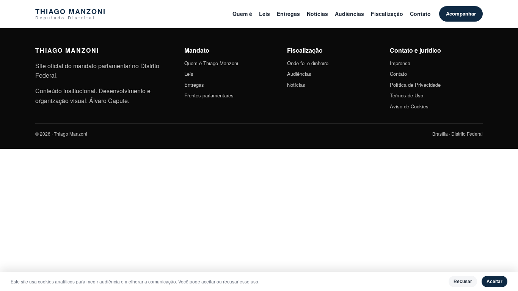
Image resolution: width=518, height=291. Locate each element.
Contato (420, 13)
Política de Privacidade (415, 84)
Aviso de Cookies (409, 106)
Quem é (242, 13)
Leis (264, 13)
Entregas (288, 13)
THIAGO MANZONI (70, 14)
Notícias (317, 13)
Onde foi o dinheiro (307, 63)
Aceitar (494, 281)
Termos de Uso (406, 95)
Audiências (349, 13)
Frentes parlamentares (209, 95)
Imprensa (400, 63)
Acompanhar (461, 13)
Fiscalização (387, 13)
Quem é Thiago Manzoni (211, 63)
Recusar (463, 281)
